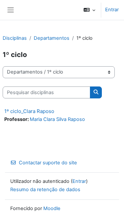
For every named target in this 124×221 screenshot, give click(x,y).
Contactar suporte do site (48, 163)
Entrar (112, 10)
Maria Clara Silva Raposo (57, 119)
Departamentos (51, 38)
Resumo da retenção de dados (45, 190)
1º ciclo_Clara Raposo (29, 111)
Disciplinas (15, 38)
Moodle (52, 208)
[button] (89, 10)
